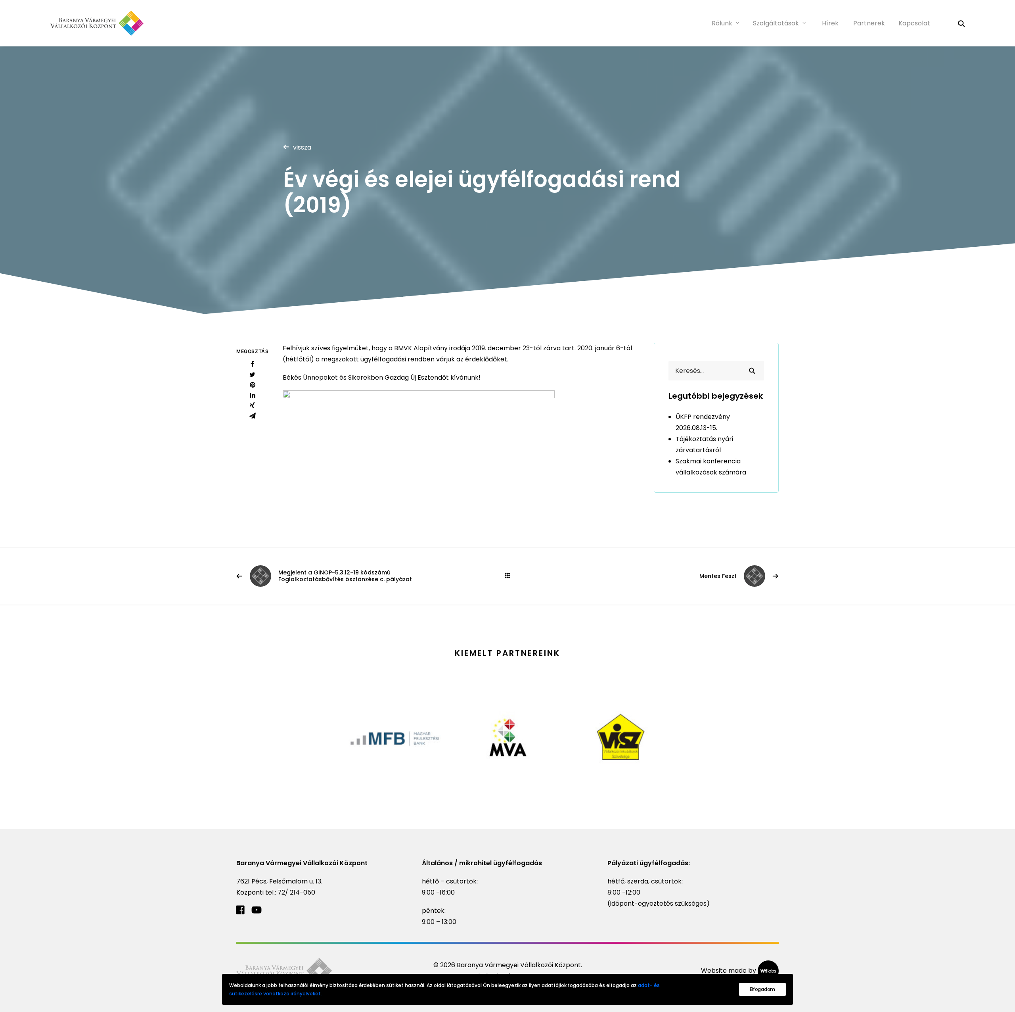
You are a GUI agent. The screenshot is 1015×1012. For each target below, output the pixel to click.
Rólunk (722, 23)
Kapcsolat (914, 23)
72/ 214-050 (296, 892)
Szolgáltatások (776, 23)
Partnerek (869, 23)
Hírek (830, 23)
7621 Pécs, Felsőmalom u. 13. (279, 881)
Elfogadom (762, 989)
